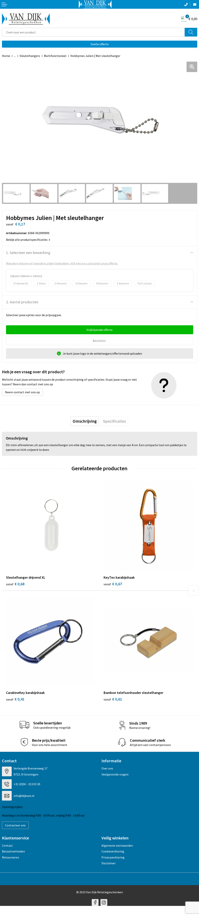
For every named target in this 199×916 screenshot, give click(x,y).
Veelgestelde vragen (114, 774)
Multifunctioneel (55, 56)
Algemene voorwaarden (117, 845)
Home (6, 56)
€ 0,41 (15, 699)
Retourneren (10, 857)
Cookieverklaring (112, 851)
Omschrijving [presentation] (85, 421)
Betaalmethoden (13, 851)
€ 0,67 (113, 583)
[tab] (85, 421)
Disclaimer (108, 863)
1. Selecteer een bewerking (28, 252)
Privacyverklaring (113, 857)
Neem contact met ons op (22, 392)
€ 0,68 (15, 583)
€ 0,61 (113, 699)
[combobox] (93, 32)
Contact (7, 845)
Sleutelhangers (30, 56)
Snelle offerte (100, 44)
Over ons (107, 768)
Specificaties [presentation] (114, 421)
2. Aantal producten (22, 301)
